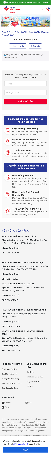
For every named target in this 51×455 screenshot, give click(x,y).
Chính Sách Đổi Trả (9, 369)
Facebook (8, 402)
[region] (25, 445)
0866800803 (13, 253)
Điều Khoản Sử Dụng (10, 388)
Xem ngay (45, 2)
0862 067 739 (13, 350)
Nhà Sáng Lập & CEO (35, 377)
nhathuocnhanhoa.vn (24, 435)
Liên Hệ (29, 386)
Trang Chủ (6, 32)
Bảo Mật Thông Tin (9, 374)
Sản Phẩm (15, 32)
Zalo (30, 402)
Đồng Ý (25, 450)
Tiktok (7, 407)
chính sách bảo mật (20, 444)
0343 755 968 (13, 326)
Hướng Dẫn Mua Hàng (10, 379)
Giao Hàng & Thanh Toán (11, 383)
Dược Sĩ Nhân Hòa (34, 382)
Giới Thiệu (30, 372)
